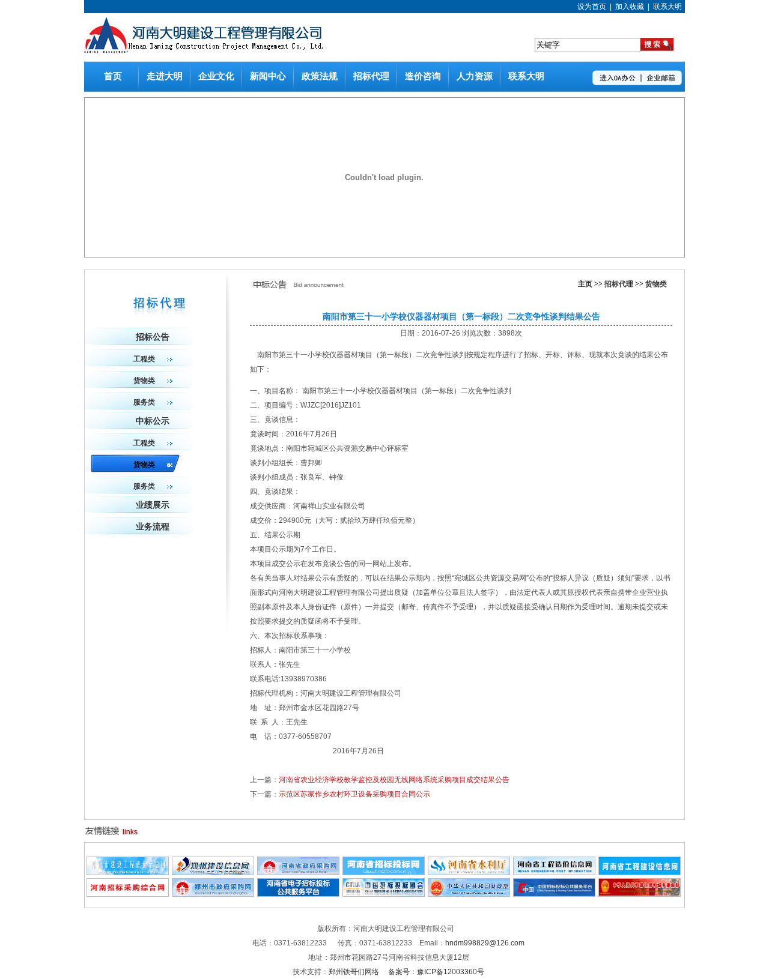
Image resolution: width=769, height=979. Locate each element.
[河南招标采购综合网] (128, 894)
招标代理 (371, 76)
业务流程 (152, 526)
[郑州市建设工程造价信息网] (128, 873)
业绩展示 (152, 505)
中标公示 (152, 421)
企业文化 (216, 76)
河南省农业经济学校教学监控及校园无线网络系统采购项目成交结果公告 (394, 780)
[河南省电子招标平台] (298, 894)
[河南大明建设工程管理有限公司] (203, 51)
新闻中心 (268, 76)
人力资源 (475, 76)
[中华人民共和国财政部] (469, 894)
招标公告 (152, 337)
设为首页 (591, 6)
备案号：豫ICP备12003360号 (436, 972)
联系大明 (667, 6)
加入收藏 (629, 6)
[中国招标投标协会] (383, 894)
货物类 (656, 284)
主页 (585, 284)
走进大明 (165, 76)
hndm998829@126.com (484, 943)
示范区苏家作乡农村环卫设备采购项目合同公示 (354, 794)
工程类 (144, 359)
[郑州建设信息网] (213, 873)
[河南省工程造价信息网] (554, 873)
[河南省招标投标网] (383, 873)
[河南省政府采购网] (298, 873)
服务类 (144, 402)
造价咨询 (423, 76)
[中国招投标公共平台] (554, 894)
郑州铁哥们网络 (355, 972)
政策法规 (320, 76)
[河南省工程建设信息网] (639, 873)
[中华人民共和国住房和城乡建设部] (639, 894)
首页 (113, 76)
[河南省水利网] (469, 873)
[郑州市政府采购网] (213, 894)
